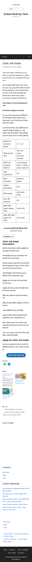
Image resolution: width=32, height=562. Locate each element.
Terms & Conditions (22, 550)
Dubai (4, 475)
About (5, 550)
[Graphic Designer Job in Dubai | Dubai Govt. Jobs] (20, 376)
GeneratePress (16, 559)
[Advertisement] (16, 37)
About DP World (16, 231)
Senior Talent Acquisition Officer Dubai (15, 504)
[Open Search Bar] (29, 56)
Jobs (6, 407)
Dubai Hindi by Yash (16, 14)
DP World (20, 144)
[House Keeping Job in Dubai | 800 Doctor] (8, 391)
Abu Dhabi (6, 472)
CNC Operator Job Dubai (13, 409)
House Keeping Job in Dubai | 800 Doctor (8, 396)
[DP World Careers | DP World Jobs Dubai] (9, 380)
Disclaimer (21, 553)
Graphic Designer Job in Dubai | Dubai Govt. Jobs (20, 381)
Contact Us (12, 550)
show (11, 236)
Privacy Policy (12, 553)
